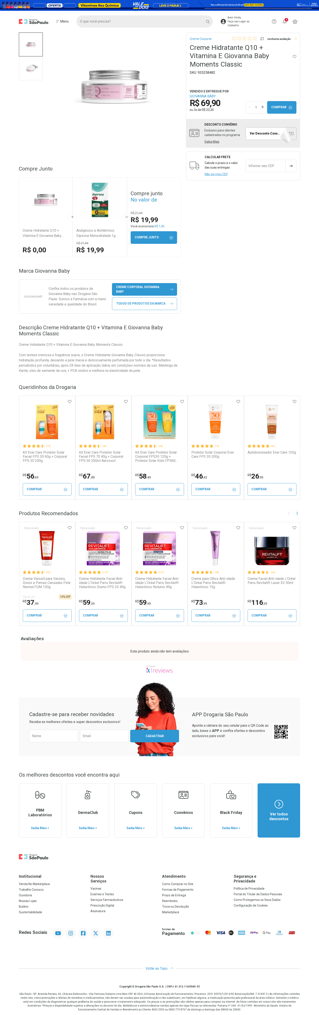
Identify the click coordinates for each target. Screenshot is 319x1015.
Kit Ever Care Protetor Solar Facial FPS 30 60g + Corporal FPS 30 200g (45, 456)
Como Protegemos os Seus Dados (257, 900)
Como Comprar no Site (177, 884)
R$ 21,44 (82, 243)
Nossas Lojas (28, 901)
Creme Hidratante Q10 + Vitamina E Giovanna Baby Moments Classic (42, 233)
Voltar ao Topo (157, 968)
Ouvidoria (25, 895)
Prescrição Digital (102, 905)
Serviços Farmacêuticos (106, 900)
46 (199, 476)
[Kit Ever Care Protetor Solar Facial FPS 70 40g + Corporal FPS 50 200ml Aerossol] (103, 422)
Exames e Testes (102, 894)
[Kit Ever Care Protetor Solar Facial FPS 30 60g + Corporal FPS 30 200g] (47, 422)
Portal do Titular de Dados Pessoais (258, 894)
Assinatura (97, 911)
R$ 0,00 (34, 249)
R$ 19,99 (90, 249)
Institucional (30, 876)
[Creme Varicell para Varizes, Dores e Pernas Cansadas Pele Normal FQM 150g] (47, 548)
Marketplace (170, 912)
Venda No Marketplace (34, 884)
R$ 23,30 (208, 110)
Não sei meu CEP (216, 174)
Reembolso (170, 901)
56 (30, 476)
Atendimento (174, 876)
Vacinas (95, 888)
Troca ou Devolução (175, 906)
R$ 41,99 (29, 597)
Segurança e (245, 878)
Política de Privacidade (249, 888)
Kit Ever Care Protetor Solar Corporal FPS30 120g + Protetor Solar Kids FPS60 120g (156, 456)
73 (199, 602)
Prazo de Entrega (174, 895)
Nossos (98, 878)
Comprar (278, 107)
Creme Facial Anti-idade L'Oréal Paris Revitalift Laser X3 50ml (271, 581)
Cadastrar (155, 736)
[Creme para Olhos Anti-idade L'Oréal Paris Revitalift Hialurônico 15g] (216, 548)
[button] (31, 44)
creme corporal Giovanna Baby (137, 289)
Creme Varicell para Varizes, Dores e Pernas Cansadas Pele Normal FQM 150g (47, 583)
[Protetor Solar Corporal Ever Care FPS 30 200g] (216, 422)
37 (30, 602)
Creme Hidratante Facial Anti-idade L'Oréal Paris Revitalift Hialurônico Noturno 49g (157, 583)
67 (87, 476)
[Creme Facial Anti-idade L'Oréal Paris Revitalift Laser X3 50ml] (272, 548)
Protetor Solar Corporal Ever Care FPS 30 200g (212, 454)
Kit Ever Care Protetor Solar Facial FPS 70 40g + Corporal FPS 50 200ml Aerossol (101, 456)
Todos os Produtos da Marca (140, 303)
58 (143, 476)
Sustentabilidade (30, 912)
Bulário (23, 906)
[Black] (159, 5)
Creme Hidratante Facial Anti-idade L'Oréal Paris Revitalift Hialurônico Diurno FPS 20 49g (102, 583)
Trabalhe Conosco (31, 889)
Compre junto (147, 237)
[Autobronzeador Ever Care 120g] (272, 422)
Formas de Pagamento (178, 889)
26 (255, 476)
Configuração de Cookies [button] (251, 905)
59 (87, 602)
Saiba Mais (211, 141)
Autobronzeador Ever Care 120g (272, 452)
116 (257, 602)
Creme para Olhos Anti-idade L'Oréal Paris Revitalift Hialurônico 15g (213, 583)
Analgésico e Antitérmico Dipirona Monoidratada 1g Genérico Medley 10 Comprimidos (95, 233)
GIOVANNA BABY (203, 96)
